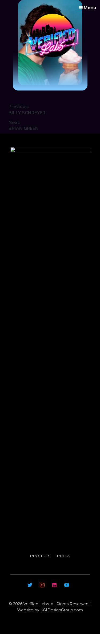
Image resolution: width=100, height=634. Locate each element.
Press (63, 555)
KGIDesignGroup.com (61, 609)
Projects (40, 555)
